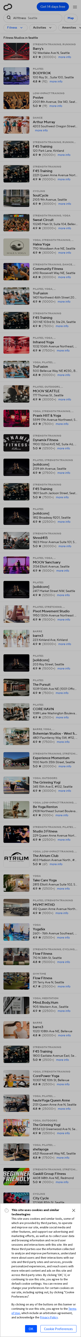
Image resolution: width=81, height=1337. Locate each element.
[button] (73, 1210)
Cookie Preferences (58, 1329)
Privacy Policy (49, 1317)
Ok (31, 1329)
